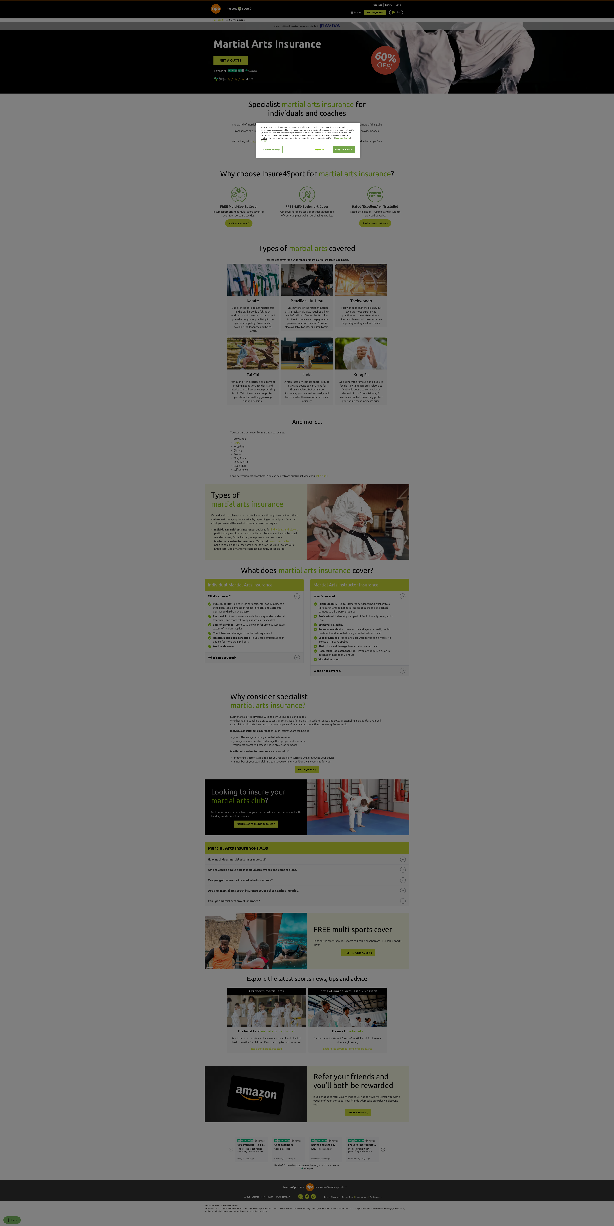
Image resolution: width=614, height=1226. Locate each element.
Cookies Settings (271, 149)
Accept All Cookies (344, 149)
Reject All (320, 149)
